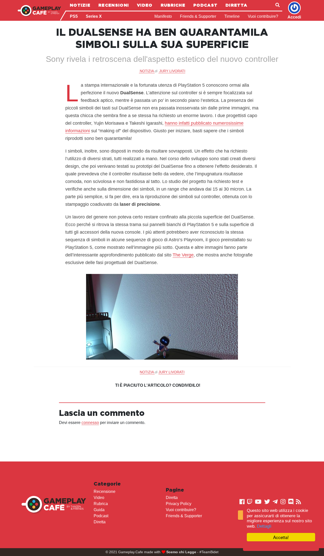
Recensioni (113, 5)
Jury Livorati (172, 71)
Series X (94, 16)
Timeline (232, 16)
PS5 (74, 16)
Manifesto (163, 16)
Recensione (104, 491)
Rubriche (173, 5)
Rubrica (101, 504)
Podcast (205, 5)
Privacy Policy (178, 504)
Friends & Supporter (198, 16)
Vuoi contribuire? (263, 16)
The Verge (183, 254)
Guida (99, 510)
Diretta (236, 5)
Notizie (80, 5)
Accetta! (281, 537)
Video (145, 5)
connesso (90, 422)
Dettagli (264, 526)
